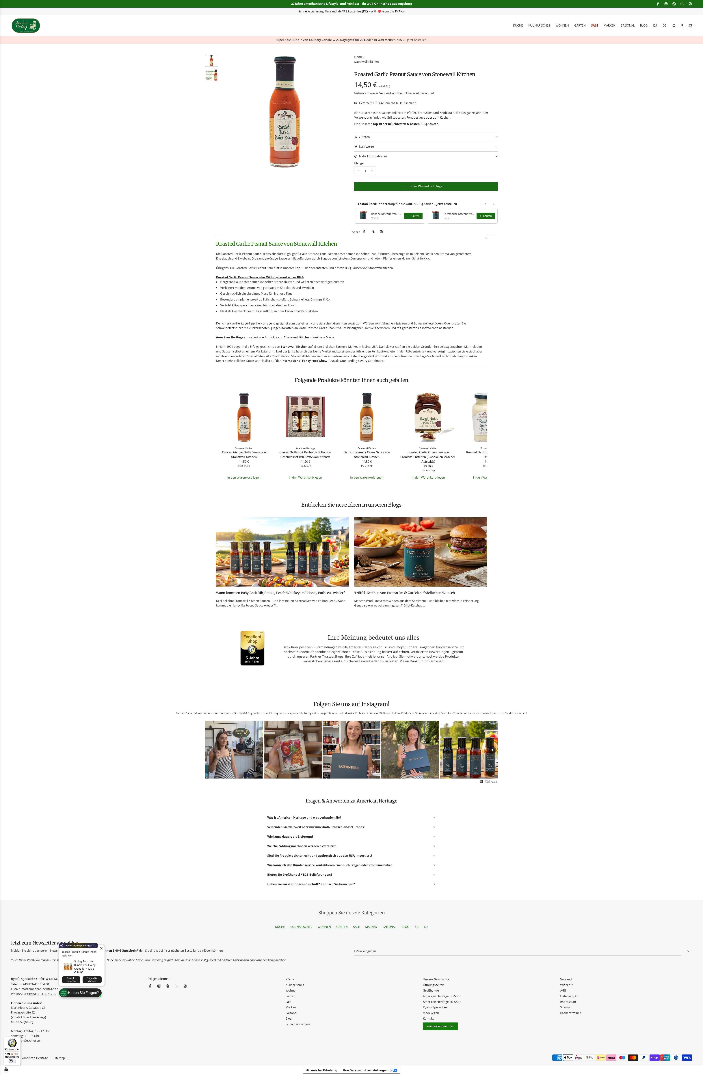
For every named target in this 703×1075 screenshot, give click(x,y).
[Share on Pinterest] (382, 232)
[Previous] (210, 750)
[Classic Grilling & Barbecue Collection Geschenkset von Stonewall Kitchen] (306, 418)
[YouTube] (682, 4)
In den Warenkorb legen (244, 477)
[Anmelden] (682, 26)
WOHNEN (324, 927)
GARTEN (342, 927)
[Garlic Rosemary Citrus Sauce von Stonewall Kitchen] (367, 418)
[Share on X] (373, 232)
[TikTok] (690, 4)
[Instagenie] (488, 783)
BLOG (405, 927)
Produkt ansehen (71, 979)
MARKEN (371, 927)
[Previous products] (486, 203)
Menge (359, 163)
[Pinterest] (674, 4)
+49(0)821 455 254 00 (308, 11)
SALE (356, 927)
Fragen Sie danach (92, 979)
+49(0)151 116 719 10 (406, 11)
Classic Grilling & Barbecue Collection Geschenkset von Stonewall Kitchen (305, 454)
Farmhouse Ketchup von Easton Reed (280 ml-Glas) (459, 214)
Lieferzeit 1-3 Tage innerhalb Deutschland (387, 103)
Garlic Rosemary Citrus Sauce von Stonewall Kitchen (367, 454)
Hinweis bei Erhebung (321, 1070)
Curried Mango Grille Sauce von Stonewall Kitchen (244, 454)
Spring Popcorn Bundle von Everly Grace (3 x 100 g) (85, 965)
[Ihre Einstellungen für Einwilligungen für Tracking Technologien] (6, 1069)
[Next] (492, 750)
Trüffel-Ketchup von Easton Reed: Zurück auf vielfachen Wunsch (404, 593)
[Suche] (674, 26)
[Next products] (494, 203)
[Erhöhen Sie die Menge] (372, 171)
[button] (225, 112)
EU (417, 927)
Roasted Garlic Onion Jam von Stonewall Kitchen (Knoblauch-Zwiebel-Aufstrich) (428, 456)
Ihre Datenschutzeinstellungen (365, 1070)
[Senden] (688, 951)
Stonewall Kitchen (366, 62)
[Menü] (18, 1039)
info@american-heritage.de (354, 11)
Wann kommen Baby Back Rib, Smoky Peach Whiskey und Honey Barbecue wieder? (280, 593)
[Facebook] (658, 4)
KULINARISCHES (301, 927)
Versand (385, 93)
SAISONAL (389, 927)
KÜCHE (280, 927)
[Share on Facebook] (364, 232)
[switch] (12, 1061)
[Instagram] (666, 4)
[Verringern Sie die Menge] (358, 171)
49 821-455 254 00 (36, 984)
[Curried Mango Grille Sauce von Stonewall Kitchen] (244, 418)
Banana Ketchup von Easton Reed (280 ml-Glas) (386, 214)
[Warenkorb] (690, 26)
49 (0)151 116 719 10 (42, 994)
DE (426, 927)
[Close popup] (101, 948)
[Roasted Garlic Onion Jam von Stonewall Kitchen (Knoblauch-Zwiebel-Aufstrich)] (428, 418)
